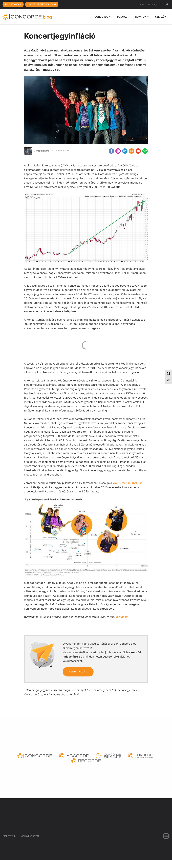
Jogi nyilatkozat (29, 836)
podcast (123, 16)
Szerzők (160, 16)
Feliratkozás (13, 4)
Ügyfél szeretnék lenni (42, 4)
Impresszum (9, 836)
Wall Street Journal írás (127, 483)
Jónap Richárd (41, 150)
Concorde (101, 16)
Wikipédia (122, 616)
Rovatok (141, 16)
